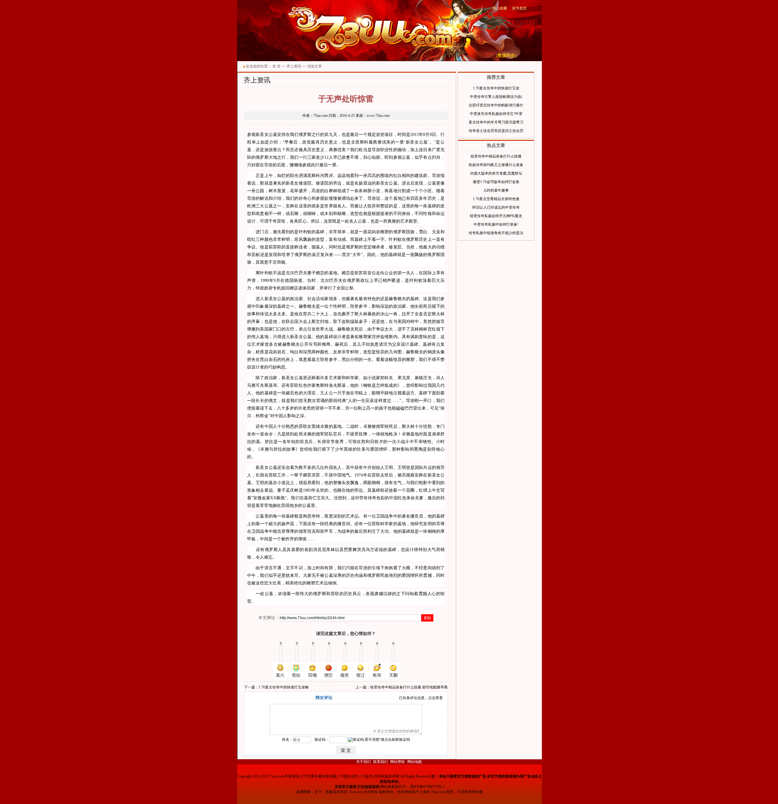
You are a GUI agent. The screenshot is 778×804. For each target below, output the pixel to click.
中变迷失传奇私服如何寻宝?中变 (496, 114)
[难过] (360, 670)
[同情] (312, 670)
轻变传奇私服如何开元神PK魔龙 (496, 216)
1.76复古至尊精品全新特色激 (496, 199)
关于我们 (363, 762)
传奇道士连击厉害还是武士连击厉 (496, 131)
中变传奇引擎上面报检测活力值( (496, 97)
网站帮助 (397, 762)
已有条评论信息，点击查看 (421, 698)
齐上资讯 (294, 66)
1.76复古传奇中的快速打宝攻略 (284, 687)
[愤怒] (328, 670)
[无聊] (393, 670)
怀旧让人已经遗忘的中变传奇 (496, 207)
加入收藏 (499, 8)
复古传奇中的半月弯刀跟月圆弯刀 (496, 122)
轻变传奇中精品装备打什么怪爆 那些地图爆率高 (409, 687)
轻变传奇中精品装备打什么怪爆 (496, 156)
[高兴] (280, 670)
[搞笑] (344, 670)
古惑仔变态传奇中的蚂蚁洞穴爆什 (496, 105)
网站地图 (414, 762)
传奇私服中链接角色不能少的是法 (496, 233)
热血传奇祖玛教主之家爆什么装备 (496, 165)
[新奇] (376, 670)
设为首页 (519, 8)
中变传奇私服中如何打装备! (495, 224)
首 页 (276, 66)
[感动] (296, 670)
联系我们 (380, 762)
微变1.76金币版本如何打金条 (496, 182)
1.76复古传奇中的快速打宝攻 (496, 88)
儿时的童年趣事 (496, 190)
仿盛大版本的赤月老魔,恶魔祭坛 (496, 173)
